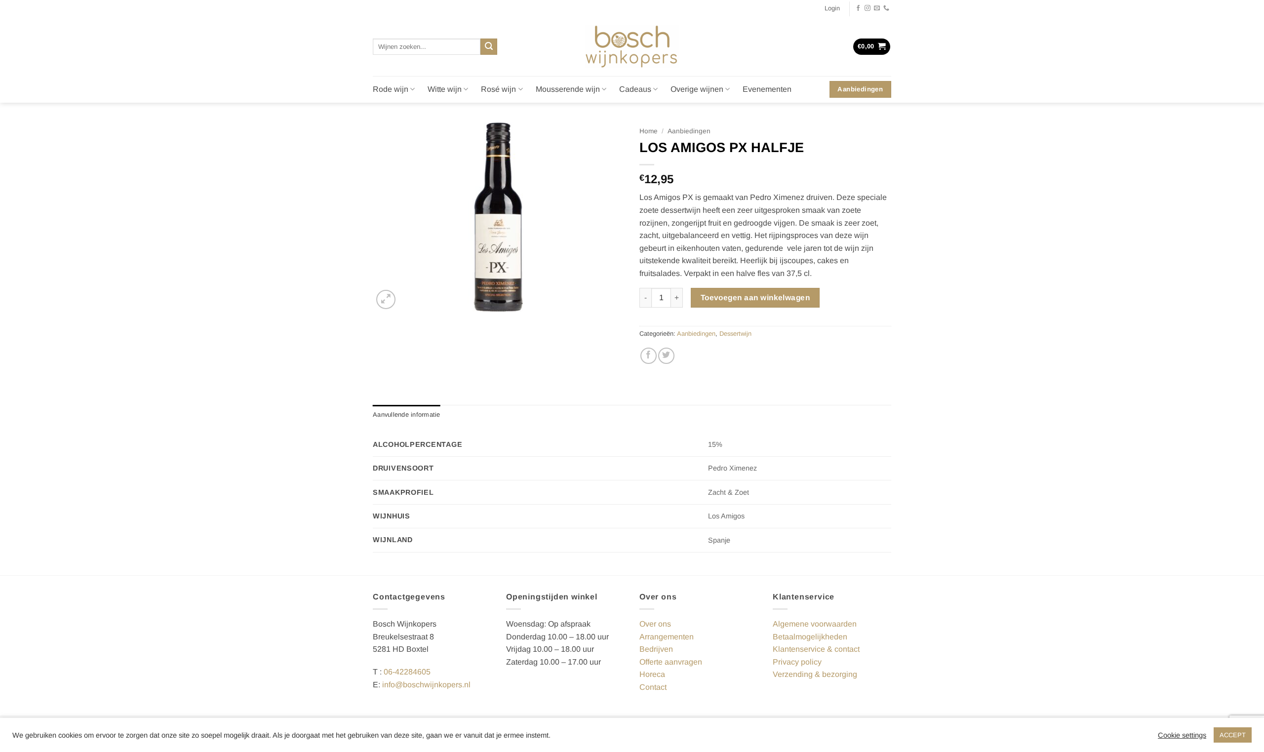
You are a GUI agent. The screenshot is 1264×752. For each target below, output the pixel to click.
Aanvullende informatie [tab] (406, 414)
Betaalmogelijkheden (810, 637)
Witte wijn (445, 89)
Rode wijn (390, 89)
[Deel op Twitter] (666, 356)
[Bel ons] (886, 8)
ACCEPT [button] (1233, 735)
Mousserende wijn (568, 89)
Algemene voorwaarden (815, 624)
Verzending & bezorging (815, 674)
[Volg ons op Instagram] (867, 8)
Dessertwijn (735, 333)
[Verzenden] (488, 47)
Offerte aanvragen (670, 662)
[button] (832, 8)
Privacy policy (797, 662)
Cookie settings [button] (1182, 735)
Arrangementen (666, 637)
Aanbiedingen (689, 131)
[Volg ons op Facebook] (858, 8)
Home (648, 131)
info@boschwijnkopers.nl (426, 684)
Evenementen (767, 89)
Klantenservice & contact (816, 649)
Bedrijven (656, 649)
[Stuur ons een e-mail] (877, 8)
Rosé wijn (498, 89)
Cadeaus (635, 89)
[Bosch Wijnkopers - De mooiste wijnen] (632, 46)
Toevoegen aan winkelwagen (755, 297)
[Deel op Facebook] (648, 356)
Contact (653, 687)
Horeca (652, 674)
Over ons (655, 624)
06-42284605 (407, 672)
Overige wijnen (697, 89)
